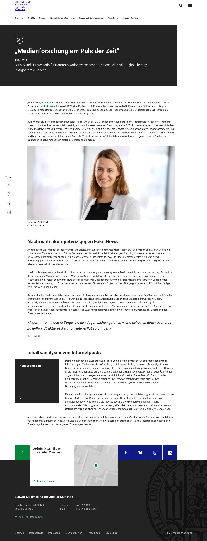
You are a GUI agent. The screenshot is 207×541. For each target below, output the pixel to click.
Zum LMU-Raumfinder (31, 517)
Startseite (19, 18)
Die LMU (31, 18)
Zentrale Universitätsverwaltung (64, 18)
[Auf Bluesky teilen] (8, 203)
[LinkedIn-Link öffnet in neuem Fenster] (170, 452)
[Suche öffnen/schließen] (180, 5)
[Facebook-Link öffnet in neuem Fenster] (125, 452)
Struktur (42, 18)
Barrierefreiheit (74, 532)
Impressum (54, 532)
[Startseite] (22, 452)
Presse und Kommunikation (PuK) (92, 18)
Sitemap (19, 532)
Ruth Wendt (50, 106)
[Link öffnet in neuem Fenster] (74, 465)
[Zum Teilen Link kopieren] (8, 184)
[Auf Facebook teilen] (8, 193)
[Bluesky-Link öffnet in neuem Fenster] (140, 452)
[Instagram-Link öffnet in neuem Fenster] (155, 452)
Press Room (113, 18)
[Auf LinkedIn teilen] (8, 212)
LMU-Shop (111, 532)
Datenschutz (36, 532)
